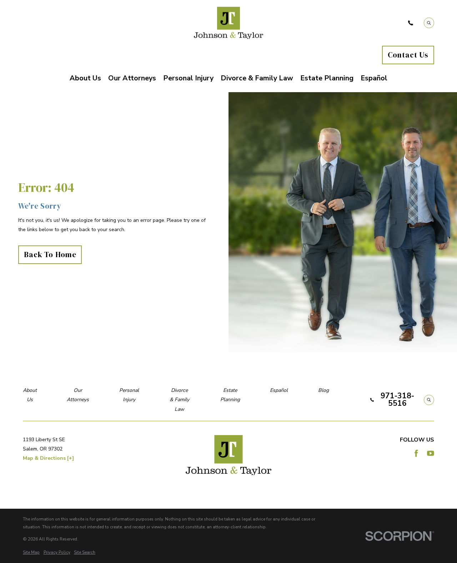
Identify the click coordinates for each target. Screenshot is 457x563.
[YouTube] (430, 453)
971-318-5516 (397, 399)
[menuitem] (31, 553)
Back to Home (50, 254)
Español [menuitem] (374, 78)
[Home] (228, 23)
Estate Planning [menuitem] (326, 78)
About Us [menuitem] (85, 78)
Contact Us (408, 55)
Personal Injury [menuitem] (188, 78)
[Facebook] (416, 453)
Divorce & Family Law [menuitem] (257, 78)
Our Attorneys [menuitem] (132, 78)
